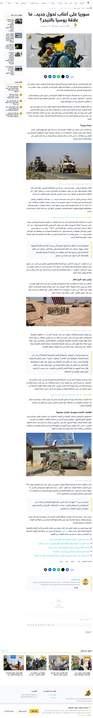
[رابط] (48, 625)
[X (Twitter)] (63, 76)
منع (72, 269)
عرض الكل (5, 650)
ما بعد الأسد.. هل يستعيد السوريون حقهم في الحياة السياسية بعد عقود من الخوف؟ (61, 555)
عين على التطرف (35, 3)
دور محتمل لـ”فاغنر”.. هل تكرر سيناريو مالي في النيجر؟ (67, 217)
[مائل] (31, 625)
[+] (54, 625)
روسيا (66, 561)
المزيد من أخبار (86, 650)
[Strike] (36, 625)
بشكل (80, 233)
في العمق (44, 3)
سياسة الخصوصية (81, 715)
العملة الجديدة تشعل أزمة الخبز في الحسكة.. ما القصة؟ (71, 551)
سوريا (76, 3)
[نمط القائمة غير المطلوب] (41, 625)
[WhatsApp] (58, 76)
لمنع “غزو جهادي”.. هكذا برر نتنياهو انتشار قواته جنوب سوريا (69, 539)
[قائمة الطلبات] (38, 625)
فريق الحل (53, 697)
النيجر (78, 561)
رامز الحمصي (75, 579)
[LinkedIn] (49, 76)
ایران (66, 3)
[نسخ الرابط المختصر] (45, 76)
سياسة (60, 3)
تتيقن (52, 198)
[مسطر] (33, 625)
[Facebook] (67, 76)
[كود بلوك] (46, 625)
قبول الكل (34, 711)
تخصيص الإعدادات (9, 711)
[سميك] (28, 625)
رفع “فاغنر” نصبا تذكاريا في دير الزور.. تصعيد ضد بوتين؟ (66, 394)
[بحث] (88, 3)
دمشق (72, 561)
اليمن (70, 3)
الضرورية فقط (22, 711)
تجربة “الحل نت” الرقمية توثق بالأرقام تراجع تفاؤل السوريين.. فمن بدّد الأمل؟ (63, 543)
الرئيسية (82, 3)
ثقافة (17, 3)
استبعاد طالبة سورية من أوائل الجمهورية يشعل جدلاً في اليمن (68, 547)
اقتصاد (52, 3)
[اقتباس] (43, 625)
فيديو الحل (23, 3)
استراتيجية (64, 530)
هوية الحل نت (52, 694)
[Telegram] (54, 76)
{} (51, 625)
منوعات (9, 3)
